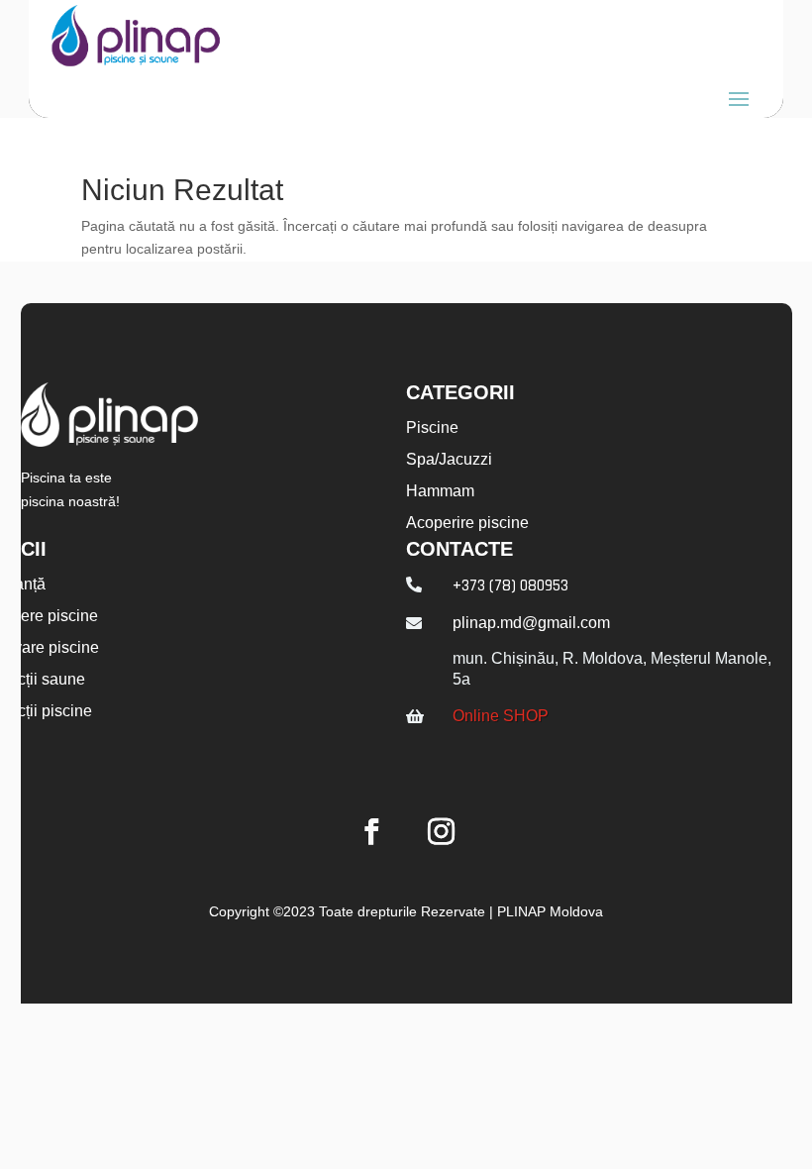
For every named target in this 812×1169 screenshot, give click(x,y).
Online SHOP (501, 715)
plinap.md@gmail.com (531, 622)
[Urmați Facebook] (371, 832)
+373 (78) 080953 (510, 585)
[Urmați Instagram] (440, 832)
